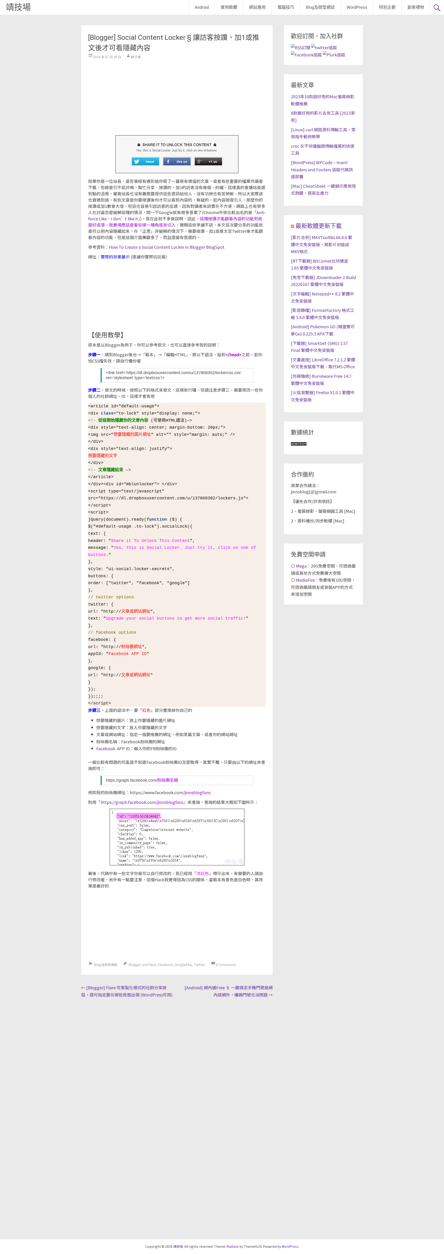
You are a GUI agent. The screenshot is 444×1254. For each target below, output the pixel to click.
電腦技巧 (286, 7)
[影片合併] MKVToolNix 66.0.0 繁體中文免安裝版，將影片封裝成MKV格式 (321, 244)
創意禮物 (415, 7)
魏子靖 (136, 57)
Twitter (199, 964)
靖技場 (18, 7)
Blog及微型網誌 (320, 7)
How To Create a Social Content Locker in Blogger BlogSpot (167, 247)
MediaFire (305, 580)
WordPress (357, 7)
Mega (301, 566)
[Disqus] (177, 1059)
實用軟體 (229, 7)
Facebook (105, 748)
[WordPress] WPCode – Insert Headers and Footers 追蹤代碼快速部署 (322, 169)
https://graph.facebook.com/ (142, 802)
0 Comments (226, 964)
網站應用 (257, 7)
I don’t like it (124, 218)
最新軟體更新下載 (319, 226)
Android (202, 7)
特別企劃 (387, 7)
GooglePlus (183, 964)
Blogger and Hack (142, 964)
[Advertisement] (177, 96)
